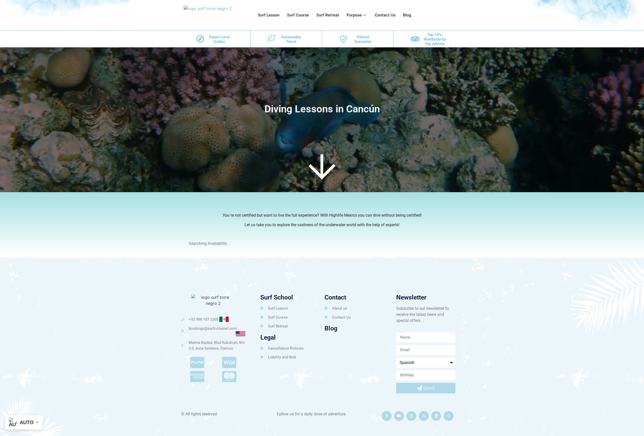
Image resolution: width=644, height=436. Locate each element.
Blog (407, 15)
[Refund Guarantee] (343, 39)
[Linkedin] (436, 416)
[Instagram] (411, 416)
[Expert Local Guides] (200, 39)
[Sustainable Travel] (271, 39)
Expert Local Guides (219, 39)
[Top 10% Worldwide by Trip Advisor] (415, 39)
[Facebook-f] (386, 416)
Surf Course (298, 15)
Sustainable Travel (291, 39)
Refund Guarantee (362, 39)
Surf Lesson (268, 15)
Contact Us (385, 15)
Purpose (354, 15)
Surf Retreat (327, 15)
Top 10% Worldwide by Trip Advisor (435, 39)
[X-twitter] (424, 416)
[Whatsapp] (448, 416)
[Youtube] (399, 416)
